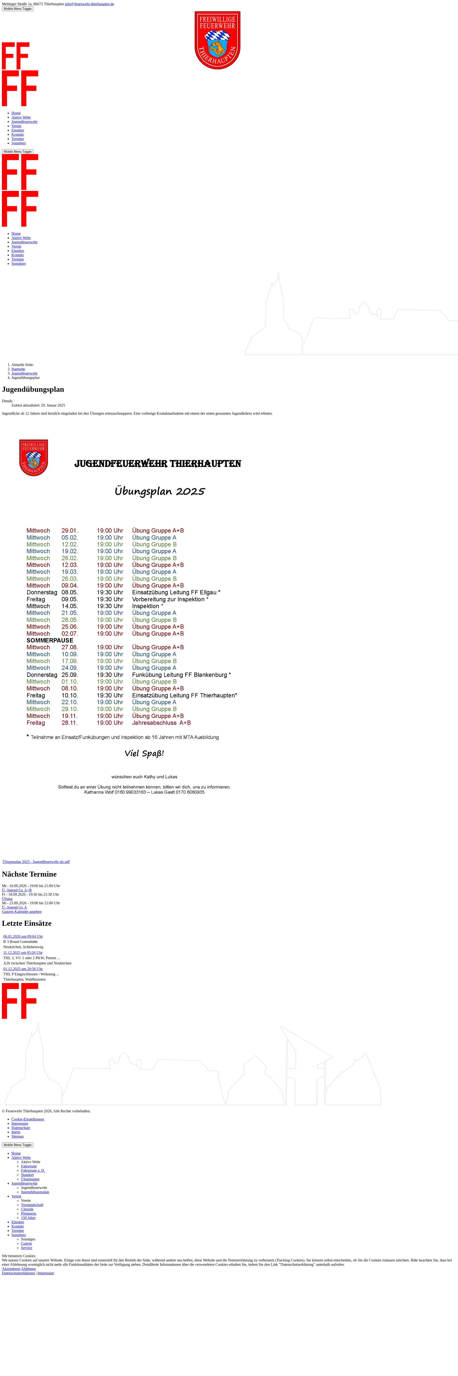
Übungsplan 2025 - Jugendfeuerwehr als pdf (36, 862)
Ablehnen (28, 1269)
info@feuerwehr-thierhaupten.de (89, 4)
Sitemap (17, 1136)
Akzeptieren (11, 1269)
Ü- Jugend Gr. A (14, 907)
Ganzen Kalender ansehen (22, 912)
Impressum (19, 1123)
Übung (7, 899)
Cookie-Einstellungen (27, 1119)
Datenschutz (20, 1128)
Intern (15, 1132)
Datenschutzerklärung (18, 1273)
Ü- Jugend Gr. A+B (17, 890)
